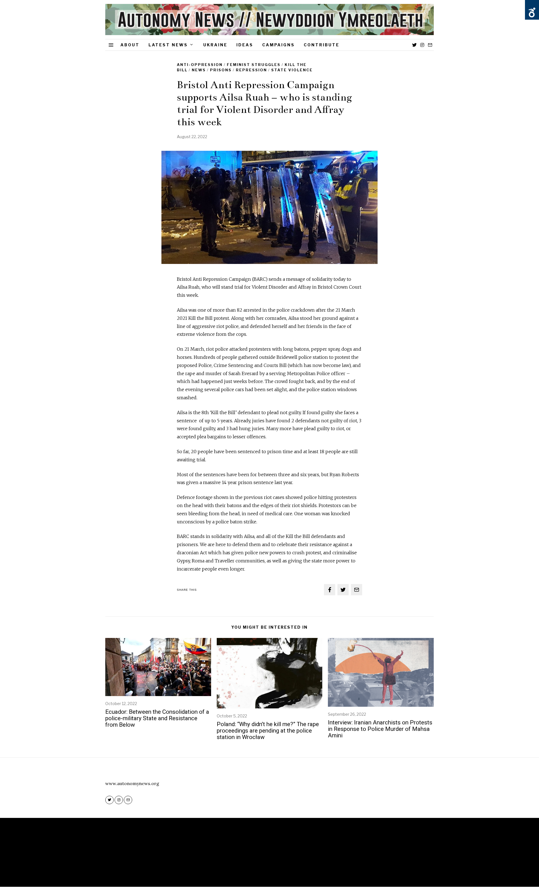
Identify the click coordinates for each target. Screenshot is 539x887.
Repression (251, 70)
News (199, 70)
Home (248, 865)
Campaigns (278, 44)
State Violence (292, 70)
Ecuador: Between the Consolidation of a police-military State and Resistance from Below (157, 718)
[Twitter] (414, 45)
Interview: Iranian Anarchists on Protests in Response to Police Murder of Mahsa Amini (380, 729)
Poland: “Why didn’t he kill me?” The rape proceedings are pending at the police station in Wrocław (268, 730)
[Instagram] (422, 45)
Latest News (168, 44)
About (130, 44)
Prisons (221, 70)
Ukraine (215, 44)
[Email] (430, 45)
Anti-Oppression (200, 64)
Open (532, 13)
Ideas (244, 44)
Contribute (321, 44)
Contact (287, 865)
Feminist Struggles (253, 64)
